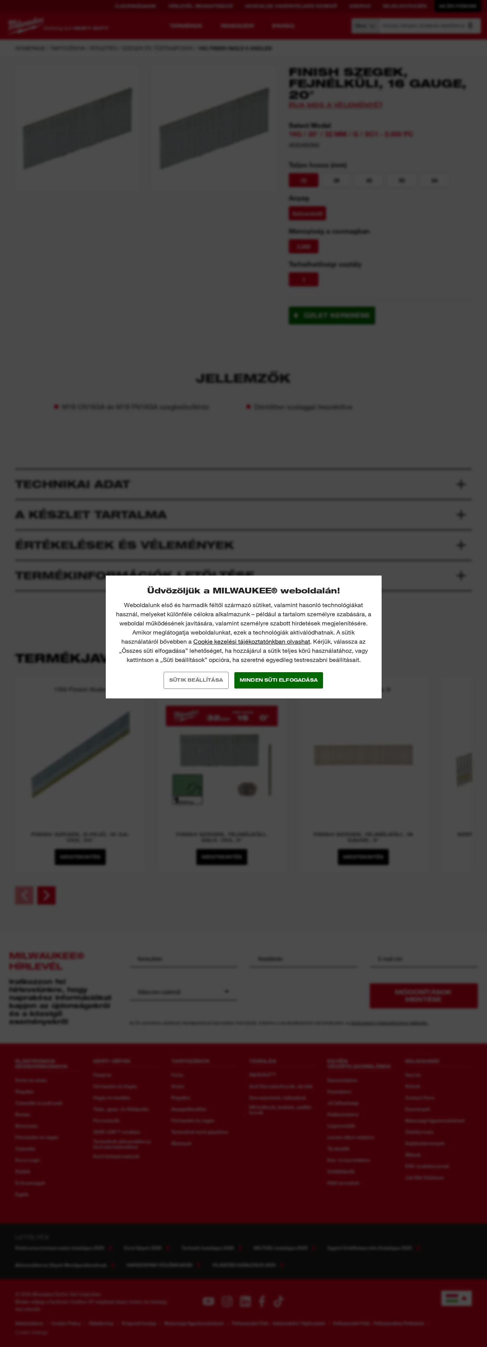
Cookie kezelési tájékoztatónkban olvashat (251, 641)
